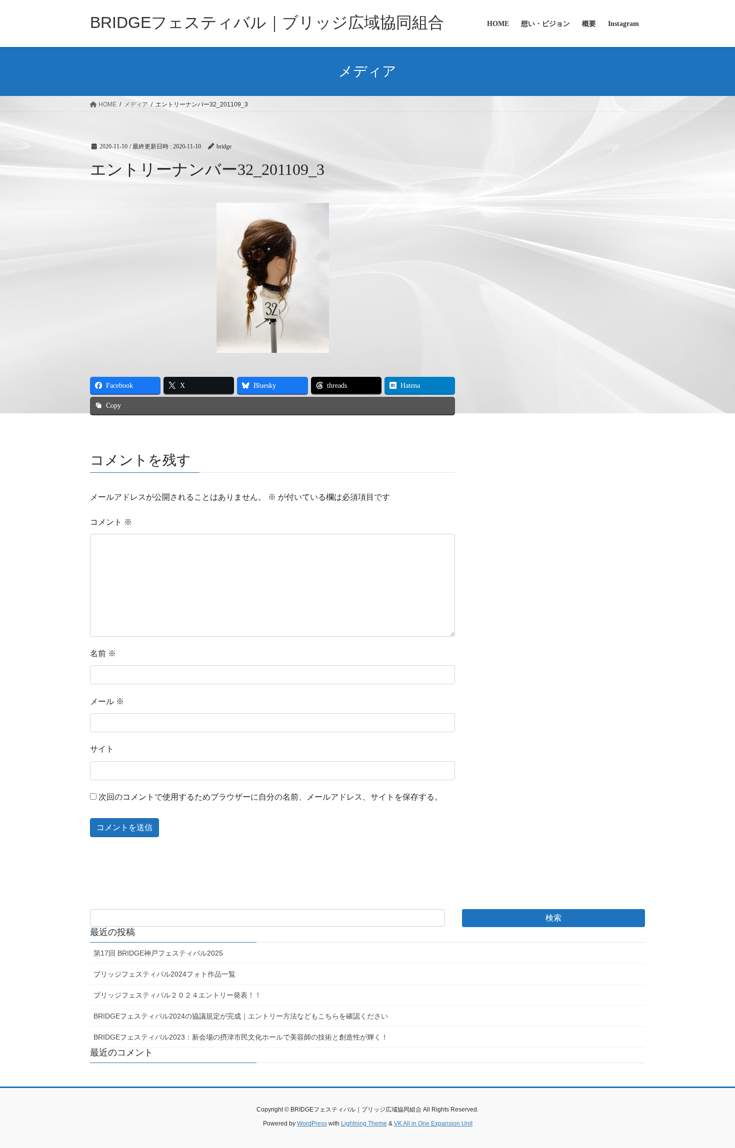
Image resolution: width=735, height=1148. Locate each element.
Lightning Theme (364, 1123)
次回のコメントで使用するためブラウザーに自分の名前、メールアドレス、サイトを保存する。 (270, 797)
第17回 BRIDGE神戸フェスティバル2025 (158, 953)
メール (107, 701)
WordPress (312, 1123)
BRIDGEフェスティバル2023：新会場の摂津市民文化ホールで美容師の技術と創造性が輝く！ (241, 1037)
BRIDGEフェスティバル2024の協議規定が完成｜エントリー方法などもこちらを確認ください (241, 1016)
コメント (111, 522)
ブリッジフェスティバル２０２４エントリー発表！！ (178, 995)
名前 (103, 653)
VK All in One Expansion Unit (433, 1123)
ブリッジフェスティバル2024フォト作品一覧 (165, 974)
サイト (102, 749)
